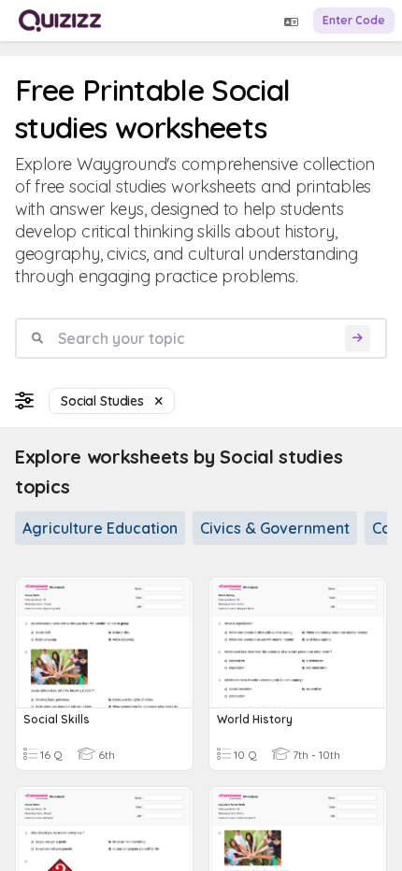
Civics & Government (275, 528)
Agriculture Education (100, 528)
